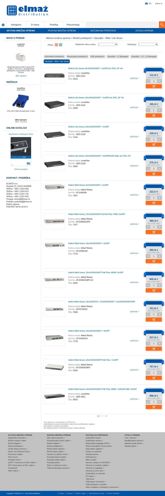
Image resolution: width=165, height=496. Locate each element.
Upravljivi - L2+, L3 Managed (143, 56)
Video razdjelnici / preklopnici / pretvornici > (102, 487)
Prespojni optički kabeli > (56, 460)
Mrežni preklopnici (82, 38)
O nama (61, 493)
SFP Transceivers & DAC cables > (21, 465)
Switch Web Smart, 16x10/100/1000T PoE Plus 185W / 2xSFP (95, 272)
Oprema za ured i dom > (95, 471)
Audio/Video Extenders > (17, 438)
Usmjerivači (12, 468)
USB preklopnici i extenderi (96, 484)
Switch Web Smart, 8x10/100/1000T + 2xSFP (88, 185)
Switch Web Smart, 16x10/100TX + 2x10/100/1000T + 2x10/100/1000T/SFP (101, 302)
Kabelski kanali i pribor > (134, 443)
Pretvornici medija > (15, 454)
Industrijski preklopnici (54, 56)
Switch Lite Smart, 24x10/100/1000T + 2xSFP (88, 127)
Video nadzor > (14, 471)
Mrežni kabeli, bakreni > (56, 449)
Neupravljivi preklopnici (77, 56)
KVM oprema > (91, 457)
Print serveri (13, 457)
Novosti (70, 493)
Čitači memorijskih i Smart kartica (99, 446)
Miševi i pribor (91, 460)
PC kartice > (90, 476)
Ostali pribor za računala (95, 473)
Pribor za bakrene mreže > (57, 465)
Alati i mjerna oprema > (56, 438)
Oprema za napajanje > (95, 468)
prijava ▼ (159, 3)
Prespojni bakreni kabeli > (57, 457)
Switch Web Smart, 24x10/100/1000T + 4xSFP (89, 331)
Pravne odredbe (113, 493)
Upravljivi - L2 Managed (117, 56)
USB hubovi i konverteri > (96, 482)
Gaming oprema (92, 454)
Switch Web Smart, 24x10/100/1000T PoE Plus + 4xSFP (93, 360)
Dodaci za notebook (93, 452)
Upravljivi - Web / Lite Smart (57, 61)
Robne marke (81, 493)
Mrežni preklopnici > (16, 446)
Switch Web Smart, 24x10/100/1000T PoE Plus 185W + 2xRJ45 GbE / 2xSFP (102, 389)
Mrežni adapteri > (15, 443)
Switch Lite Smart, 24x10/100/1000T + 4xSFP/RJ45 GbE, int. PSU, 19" (99, 156)
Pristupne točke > (15, 460)
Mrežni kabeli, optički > (56, 452)
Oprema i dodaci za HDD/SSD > (98, 462)
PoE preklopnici (97, 56)
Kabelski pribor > (131, 446)
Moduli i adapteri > (54, 443)
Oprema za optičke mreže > (58, 454)
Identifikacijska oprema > (134, 441)
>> (106, 416)
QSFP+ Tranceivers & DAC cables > (22, 462)
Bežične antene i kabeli (17, 441)
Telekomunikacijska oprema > (58, 468)
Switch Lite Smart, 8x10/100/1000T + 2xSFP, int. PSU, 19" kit (95, 68)
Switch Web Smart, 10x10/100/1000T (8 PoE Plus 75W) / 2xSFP (96, 214)
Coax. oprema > (131, 438)
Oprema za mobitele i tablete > (97, 465)
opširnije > (134, 78)
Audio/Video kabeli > (93, 438)
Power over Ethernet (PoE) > (19, 452)
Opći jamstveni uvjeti (96, 493)
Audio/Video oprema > (94, 441)
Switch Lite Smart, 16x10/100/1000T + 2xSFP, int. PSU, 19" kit (96, 97)
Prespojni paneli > (54, 462)
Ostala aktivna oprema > (17, 449)
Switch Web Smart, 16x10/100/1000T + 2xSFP (89, 243)
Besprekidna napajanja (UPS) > (98, 443)
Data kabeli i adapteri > (94, 449)
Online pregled (20, 169)
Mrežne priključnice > (55, 446)
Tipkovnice (90, 479)
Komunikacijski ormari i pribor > (59, 441)
